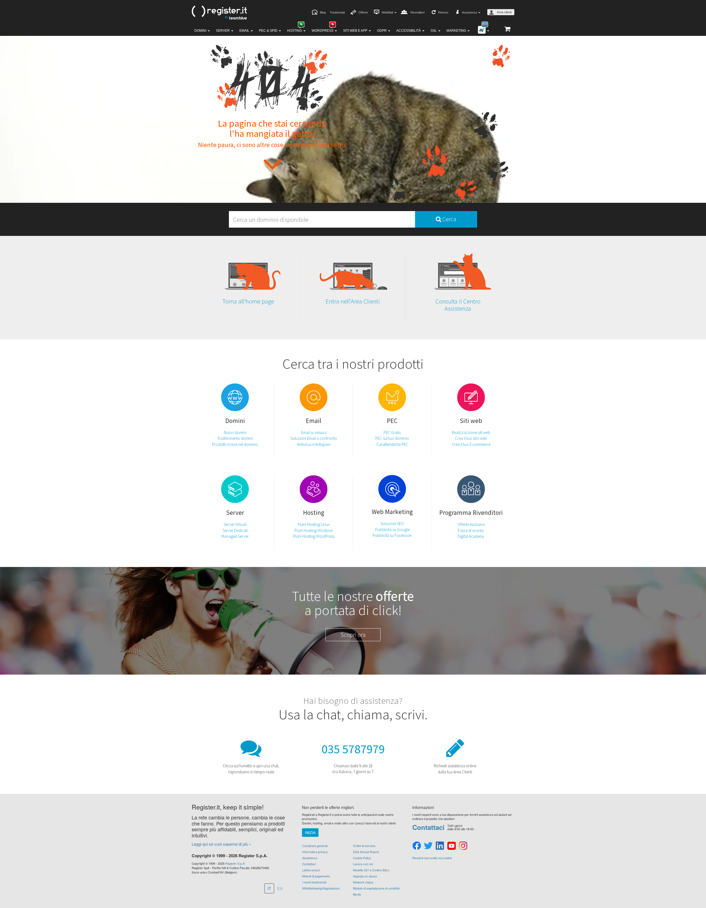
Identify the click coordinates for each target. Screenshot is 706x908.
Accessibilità (409, 31)
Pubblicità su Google (392, 529)
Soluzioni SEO (392, 523)
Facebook (416, 846)
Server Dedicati (235, 530)
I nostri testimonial (314, 882)
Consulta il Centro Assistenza (457, 304)
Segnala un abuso (365, 876)
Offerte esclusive (471, 524)
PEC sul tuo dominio (392, 438)
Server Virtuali (235, 524)
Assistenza (309, 858)
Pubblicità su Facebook (392, 535)
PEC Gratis (392, 432)
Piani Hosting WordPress (313, 536)
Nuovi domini (235, 432)
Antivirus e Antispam (313, 444)
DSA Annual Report (366, 852)
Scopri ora (353, 634)
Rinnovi (443, 12)
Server (223, 31)
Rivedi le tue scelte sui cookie (432, 858)
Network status (363, 882)
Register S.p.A (235, 863)
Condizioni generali (314, 845)
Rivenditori (417, 12)
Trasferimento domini (235, 438)
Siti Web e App (355, 31)
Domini (200, 31)
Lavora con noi (363, 864)
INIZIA (310, 832)
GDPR (382, 31)
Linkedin (439, 846)
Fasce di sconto (471, 530)
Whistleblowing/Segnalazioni (320, 888)
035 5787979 (353, 749)
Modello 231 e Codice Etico (371, 870)
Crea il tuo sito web (471, 438)
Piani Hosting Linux (314, 524)
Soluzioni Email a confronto (313, 438)
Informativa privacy (315, 852)
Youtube (451, 846)
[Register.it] (219, 13)
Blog (323, 12)
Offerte (363, 12)
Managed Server (235, 536)
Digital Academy (471, 536)
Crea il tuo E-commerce (471, 444)
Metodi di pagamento (316, 876)
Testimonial (337, 12)
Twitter (428, 846)
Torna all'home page (248, 301)
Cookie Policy (362, 858)
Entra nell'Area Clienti (353, 301)
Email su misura (314, 432)
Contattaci (309, 864)
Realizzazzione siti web (471, 432)
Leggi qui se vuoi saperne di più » (221, 844)
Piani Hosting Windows (314, 530)
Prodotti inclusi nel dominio (235, 444)
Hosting (295, 31)
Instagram (463, 846)
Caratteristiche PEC (392, 444)
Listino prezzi (311, 870)
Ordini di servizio (364, 845)
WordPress (323, 31)
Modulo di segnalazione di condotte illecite (376, 891)
